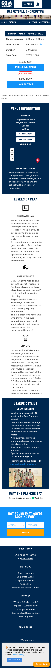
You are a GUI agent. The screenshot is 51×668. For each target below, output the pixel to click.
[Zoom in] (12, 150)
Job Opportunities (25, 609)
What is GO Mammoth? (25, 602)
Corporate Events (26, 576)
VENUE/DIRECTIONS (40, 22)
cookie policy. (19, 655)
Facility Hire (25, 584)
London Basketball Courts (25, 587)
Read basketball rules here (22, 464)
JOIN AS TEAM (25, 84)
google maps (27, 134)
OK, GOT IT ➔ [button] (14, 660)
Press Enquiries (25, 616)
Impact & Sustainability (25, 605)
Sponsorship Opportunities (26, 613)
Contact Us (27, 558)
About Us (25, 595)
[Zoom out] (12, 154)
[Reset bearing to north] (12, 159)
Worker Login (27, 640)
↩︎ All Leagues (8, 22)
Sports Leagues (26, 573)
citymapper (27, 139)
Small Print (25, 627)
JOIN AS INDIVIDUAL (25, 67)
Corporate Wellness (26, 580)
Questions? (25, 548)
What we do (25, 566)
